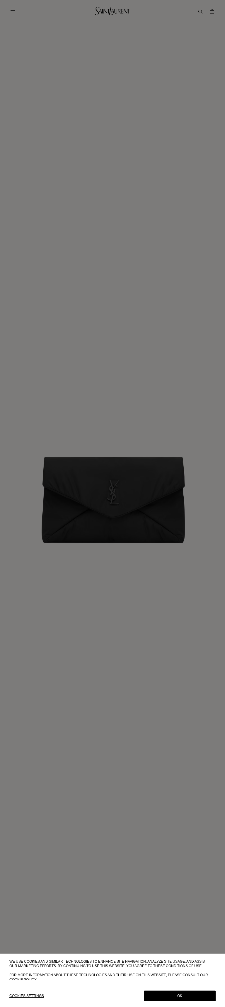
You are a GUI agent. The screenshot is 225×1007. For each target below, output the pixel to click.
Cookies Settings (26, 996)
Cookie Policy (23, 980)
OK (179, 996)
